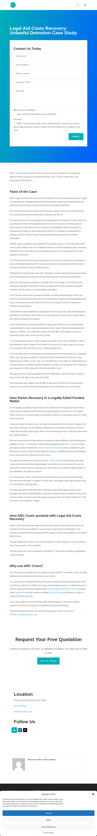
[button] (93, 794)
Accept (48, 813)
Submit (76, 136)
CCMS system (54, 460)
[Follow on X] (25, 730)
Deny (48, 820)
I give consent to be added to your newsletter (36, 114)
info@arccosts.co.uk (28, 615)
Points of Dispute (56, 592)
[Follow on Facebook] (20, 730)
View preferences (48, 827)
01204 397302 (20, 706)
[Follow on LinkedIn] (14, 730)
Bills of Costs (70, 589)
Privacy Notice (48, 832)
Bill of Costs (70, 444)
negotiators (20, 592)
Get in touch (48, 661)
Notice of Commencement (51, 448)
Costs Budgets (53, 589)
